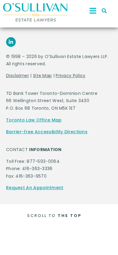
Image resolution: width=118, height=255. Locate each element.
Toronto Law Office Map (34, 120)
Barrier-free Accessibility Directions (46, 132)
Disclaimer (17, 76)
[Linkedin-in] (11, 42)
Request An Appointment (35, 188)
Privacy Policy (70, 76)
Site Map (42, 76)
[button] (104, 10)
